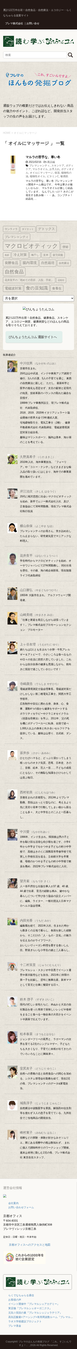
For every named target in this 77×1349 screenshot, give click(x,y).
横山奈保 (37, 526)
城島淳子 (41, 1103)
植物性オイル (37, 176)
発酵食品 (11, 263)
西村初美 (38, 792)
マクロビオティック (31, 245)
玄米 (45, 254)
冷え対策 (20, 255)
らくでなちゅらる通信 (21, 1295)
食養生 (57, 288)
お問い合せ (32, 23)
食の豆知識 (37, 287)
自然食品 (14, 271)
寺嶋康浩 (40, 683)
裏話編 (51, 161)
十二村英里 (41, 965)
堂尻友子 (38, 1068)
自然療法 (64, 263)
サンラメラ (11, 229)
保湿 (57, 172)
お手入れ (54, 169)
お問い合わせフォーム (21, 1207)
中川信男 (38, 363)
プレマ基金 (14, 1325)
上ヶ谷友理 (40, 644)
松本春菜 (38, 1034)
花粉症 (61, 280)
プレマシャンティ (39, 165)
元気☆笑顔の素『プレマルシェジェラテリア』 (35, 1312)
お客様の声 (14, 1299)
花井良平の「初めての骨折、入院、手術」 (29, 280)
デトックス (46, 229)
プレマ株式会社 (14, 23)
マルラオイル (40, 169)
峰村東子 (38, 1132)
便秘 (65, 246)
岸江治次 (38, 491)
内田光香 (36, 920)
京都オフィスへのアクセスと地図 (29, 1244)
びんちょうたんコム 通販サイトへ (33, 337)
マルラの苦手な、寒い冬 (43, 157)
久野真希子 (37, 456)
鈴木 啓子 (37, 999)
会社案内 (13, 1203)
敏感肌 (64, 176)
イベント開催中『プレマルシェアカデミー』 (34, 1303)
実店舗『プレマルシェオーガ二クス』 (30, 1308)
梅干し (35, 254)
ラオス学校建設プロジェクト (25, 1321)
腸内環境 (30, 263)
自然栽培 (47, 263)
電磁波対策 (13, 288)
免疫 (7, 255)
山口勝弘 (39, 590)
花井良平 (39, 555)
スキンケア (57, 165)
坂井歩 (36, 753)
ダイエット (28, 229)
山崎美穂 (37, 614)
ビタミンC (53, 176)
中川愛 (35, 831)
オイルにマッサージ (41, 172)
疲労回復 (58, 254)
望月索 (36, 881)
